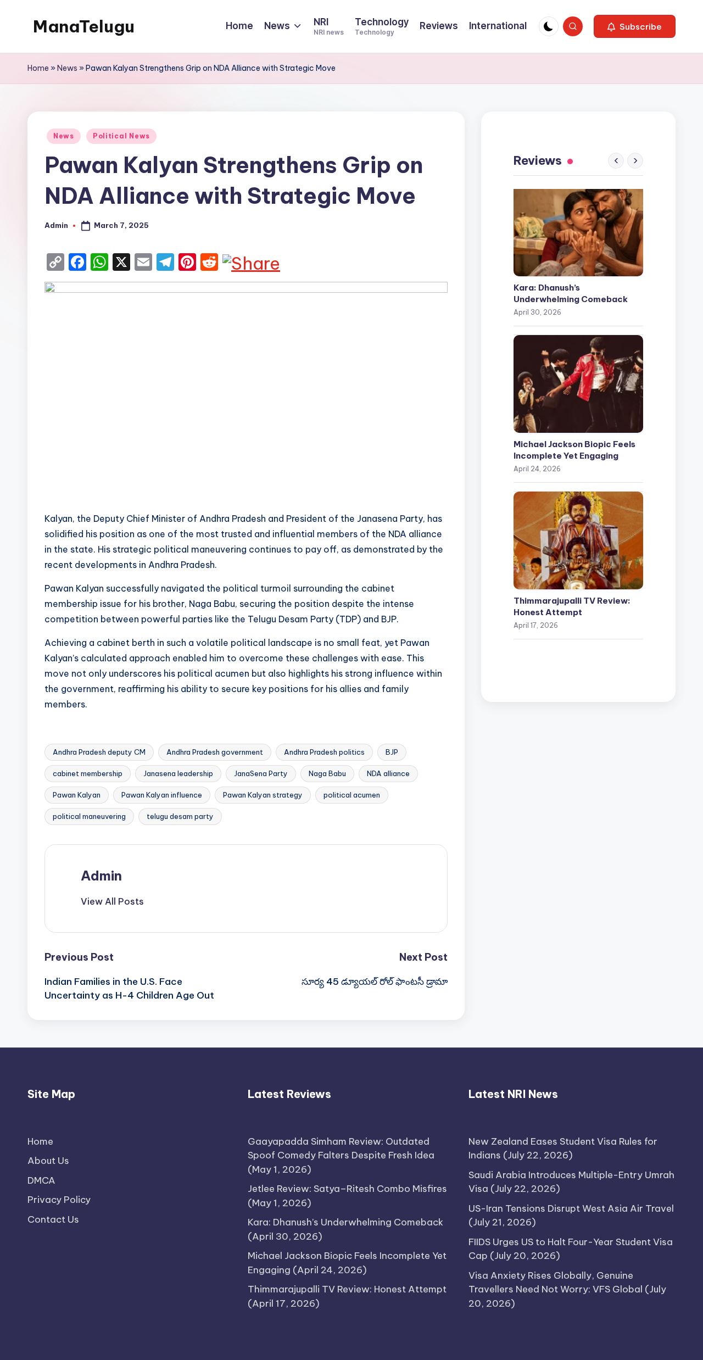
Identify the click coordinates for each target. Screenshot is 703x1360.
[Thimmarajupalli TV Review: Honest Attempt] (578, 540)
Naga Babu (327, 773)
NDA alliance (388, 773)
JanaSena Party (261, 773)
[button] (635, 26)
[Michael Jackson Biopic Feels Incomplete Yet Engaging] (578, 384)
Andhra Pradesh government (214, 752)
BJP (392, 752)
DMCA (41, 1180)
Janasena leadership (178, 773)
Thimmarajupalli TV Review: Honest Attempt (572, 606)
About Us (48, 1161)
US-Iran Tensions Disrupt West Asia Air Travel (571, 1208)
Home (38, 68)
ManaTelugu (84, 26)
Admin (101, 875)
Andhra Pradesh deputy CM (99, 752)
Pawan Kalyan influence (161, 794)
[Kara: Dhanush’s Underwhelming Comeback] (578, 227)
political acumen (351, 794)
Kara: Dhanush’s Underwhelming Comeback (571, 293)
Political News (121, 136)
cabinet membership (87, 773)
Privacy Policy (59, 1200)
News (67, 68)
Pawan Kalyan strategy (263, 794)
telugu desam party (180, 816)
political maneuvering (89, 816)
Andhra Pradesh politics (324, 752)
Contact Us (53, 1219)
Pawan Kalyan (77, 794)
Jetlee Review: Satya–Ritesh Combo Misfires (347, 1189)
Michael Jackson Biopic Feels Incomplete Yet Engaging (574, 450)
